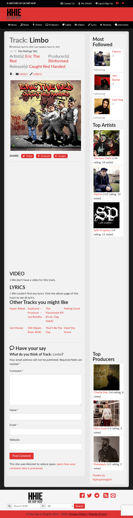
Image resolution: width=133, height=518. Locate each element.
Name (14, 410)
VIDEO (23, 74)
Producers (54, 25)
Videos (81, 25)
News (14, 25)
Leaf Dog (117, 99)
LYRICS (37, 74)
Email (14, 425)
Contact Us (69, 4)
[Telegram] (96, 496)
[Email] (113, 496)
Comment (16, 371)
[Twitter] (89, 496)
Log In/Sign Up (105, 4)
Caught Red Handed (47, 67)
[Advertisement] (45, 216)
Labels (68, 25)
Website (15, 440)
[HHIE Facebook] (117, 3)
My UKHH (86, 4)
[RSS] (105, 496)
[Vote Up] (11, 51)
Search (79, 506)
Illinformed (58, 61)
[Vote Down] (15, 51)
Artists (39, 25)
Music (26, 25)
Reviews (107, 25)
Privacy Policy (78, 514)
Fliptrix (116, 51)
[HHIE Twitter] (123, 3)
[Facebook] (82, 496)
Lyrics (94, 25)
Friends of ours (98, 514)
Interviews (123, 25)
